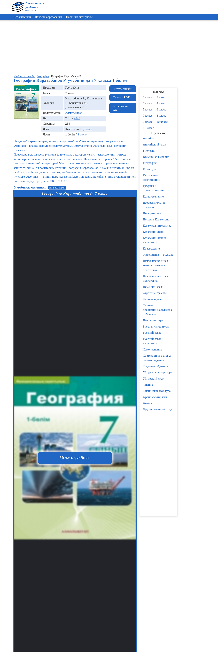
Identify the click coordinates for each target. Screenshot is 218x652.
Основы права (152, 299)
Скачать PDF (121, 97)
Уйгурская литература (157, 372)
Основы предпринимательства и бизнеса (157, 309)
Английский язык (154, 144)
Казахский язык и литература (154, 240)
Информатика (152, 213)
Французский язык (155, 397)
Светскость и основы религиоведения (157, 358)
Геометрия (150, 169)
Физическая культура (157, 390)
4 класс (161, 103)
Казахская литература (157, 225)
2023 (77, 118)
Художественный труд (157, 409)
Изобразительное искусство (154, 205)
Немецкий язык (153, 286)
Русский (86, 129)
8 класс (161, 115)
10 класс (162, 121)
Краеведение (151, 248)
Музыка (168, 254)
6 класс (161, 109)
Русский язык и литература (153, 341)
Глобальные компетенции (151, 177)
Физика (148, 384)
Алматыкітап (73, 112)
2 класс (161, 97)
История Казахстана (156, 219)
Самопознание (152, 349)
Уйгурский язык (153, 378)
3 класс (147, 103)
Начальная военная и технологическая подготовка (156, 265)
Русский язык (152, 332)
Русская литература (156, 326)
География (150, 163)
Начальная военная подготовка (155, 278)
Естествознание (153, 196)
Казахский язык (153, 231)
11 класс (148, 128)
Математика (151, 254)
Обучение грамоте (155, 293)
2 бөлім (82, 134)
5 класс (147, 109)
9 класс (147, 121)
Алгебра (148, 138)
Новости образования (48, 17)
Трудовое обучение (155, 366)
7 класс (147, 115)
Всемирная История (156, 156)
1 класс (147, 97)
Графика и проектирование (153, 188)
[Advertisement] (202, 73)
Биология (149, 150)
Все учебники (22, 17)
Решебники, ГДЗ (121, 107)
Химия (147, 403)
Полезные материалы (79, 17)
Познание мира (153, 320)
